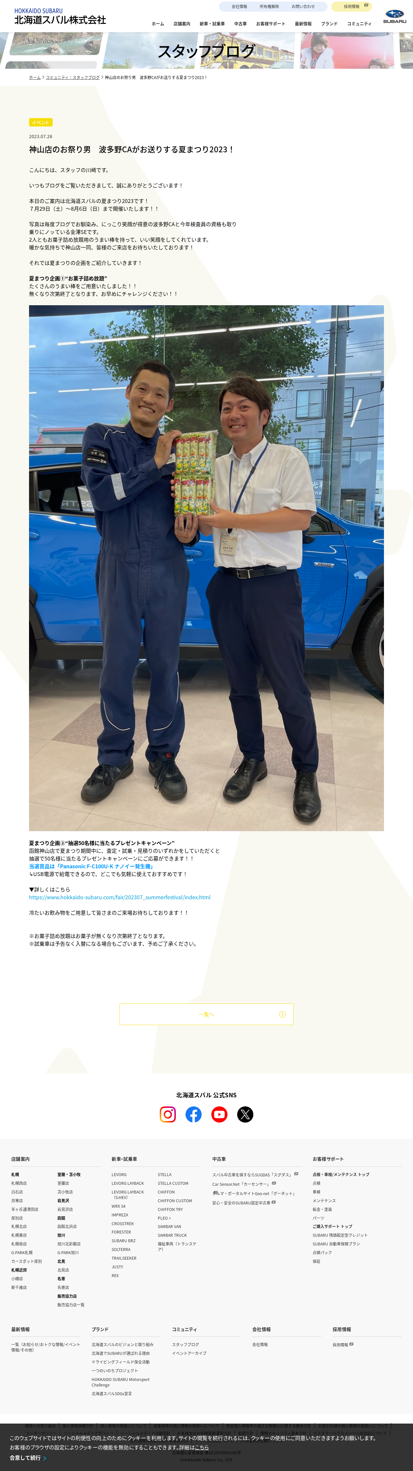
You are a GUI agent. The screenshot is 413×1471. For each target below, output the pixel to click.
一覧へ (206, 1014)
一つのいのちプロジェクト (115, 1370)
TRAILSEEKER (124, 1258)
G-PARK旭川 (68, 1252)
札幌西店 (19, 1183)
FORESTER (121, 1231)
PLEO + (164, 1218)
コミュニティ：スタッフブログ (73, 77)
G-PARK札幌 (22, 1252)
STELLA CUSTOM (173, 1183)
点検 (316, 1183)
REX (115, 1275)
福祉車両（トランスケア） (177, 1246)
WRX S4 (119, 1206)
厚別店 (17, 1218)
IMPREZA (120, 1214)
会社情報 (239, 6)
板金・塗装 (322, 1209)
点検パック (322, 1252)
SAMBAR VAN (169, 1226)
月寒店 (17, 1200)
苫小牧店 (65, 1191)
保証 (316, 1261)
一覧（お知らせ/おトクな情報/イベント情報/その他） (45, 1347)
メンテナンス (324, 1200)
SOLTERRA (121, 1249)
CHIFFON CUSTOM (175, 1200)
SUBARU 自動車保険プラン (336, 1243)
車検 (316, 1191)
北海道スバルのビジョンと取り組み (123, 1344)
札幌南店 (19, 1243)
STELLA (164, 1174)
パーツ (318, 1218)
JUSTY (117, 1266)
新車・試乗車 (124, 1158)
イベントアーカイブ (189, 1353)
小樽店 (17, 1278)
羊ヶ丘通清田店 (24, 1209)
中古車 (219, 1158)
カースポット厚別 (26, 1261)
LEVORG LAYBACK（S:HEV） (128, 1194)
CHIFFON (166, 1191)
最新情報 (20, 1329)
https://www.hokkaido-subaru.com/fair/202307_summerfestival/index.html (120, 897)
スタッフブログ (185, 1344)
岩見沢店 (65, 1209)
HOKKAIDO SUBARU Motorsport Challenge (121, 1381)
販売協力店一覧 (71, 1304)
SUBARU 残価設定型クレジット (340, 1235)
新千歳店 (19, 1287)
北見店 (63, 1270)
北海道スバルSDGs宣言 (112, 1393)
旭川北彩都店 (69, 1243)
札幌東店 (19, 1235)
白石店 (17, 1191)
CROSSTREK (123, 1223)
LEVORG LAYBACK (128, 1183)
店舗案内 (20, 1158)
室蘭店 (63, 1183)
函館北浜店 (67, 1226)
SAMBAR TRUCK (172, 1235)
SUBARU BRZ (124, 1240)
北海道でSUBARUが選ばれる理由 (121, 1353)
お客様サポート (328, 1158)
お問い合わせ (303, 6)
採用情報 (351, 6)
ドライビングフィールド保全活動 (121, 1362)
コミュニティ (184, 1329)
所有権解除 (269, 6)
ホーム (35, 77)
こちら (202, 1447)
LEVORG (119, 1174)
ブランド (100, 1329)
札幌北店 (19, 1226)
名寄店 (63, 1287)
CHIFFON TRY (170, 1209)
